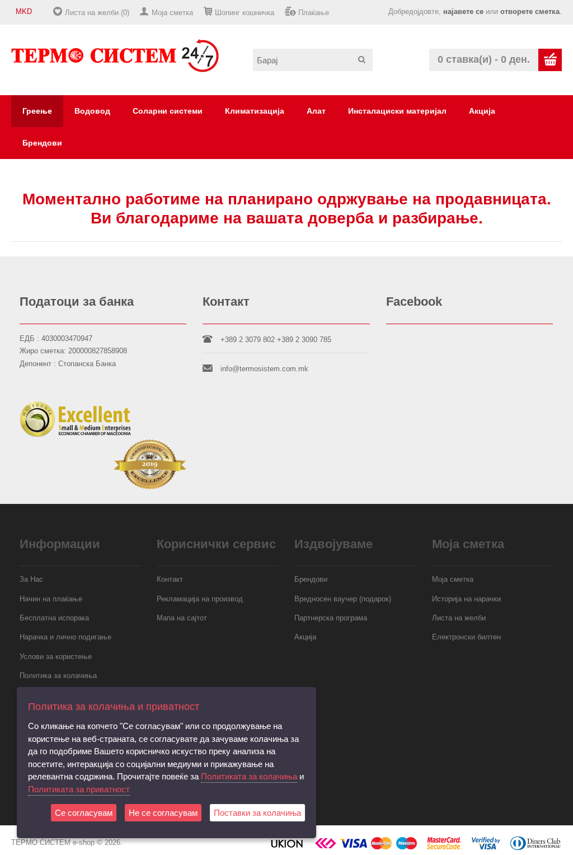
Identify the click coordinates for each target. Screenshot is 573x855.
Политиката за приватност (79, 789)
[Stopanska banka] (325, 847)
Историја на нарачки (466, 599)
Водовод (92, 110)
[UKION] (287, 847)
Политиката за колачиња (249, 776)
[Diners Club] (535, 847)
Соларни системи (168, 110)
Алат (316, 110)
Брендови (42, 142)
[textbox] (313, 60)
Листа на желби (459, 618)
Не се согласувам (163, 812)
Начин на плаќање (51, 599)
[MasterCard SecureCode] (444, 847)
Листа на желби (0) (97, 12)
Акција (482, 110)
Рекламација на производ (200, 599)
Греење (37, 110)
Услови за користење (56, 656)
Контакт (170, 579)
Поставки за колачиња (257, 812)
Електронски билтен (466, 637)
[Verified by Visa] (486, 847)
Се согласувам (83, 812)
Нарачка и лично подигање (65, 637)
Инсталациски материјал (397, 110)
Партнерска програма (330, 618)
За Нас (31, 579)
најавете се (463, 11)
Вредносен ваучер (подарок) (342, 599)
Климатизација (254, 110)
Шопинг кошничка (244, 12)
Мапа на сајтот (182, 618)
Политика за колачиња (58, 675)
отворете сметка (530, 11)
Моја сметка (172, 12)
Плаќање (313, 12)
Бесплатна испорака (54, 618)
